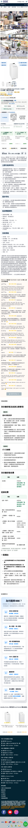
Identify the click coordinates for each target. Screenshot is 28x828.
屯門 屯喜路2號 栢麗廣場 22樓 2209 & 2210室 (14, 762)
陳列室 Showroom (7, 741)
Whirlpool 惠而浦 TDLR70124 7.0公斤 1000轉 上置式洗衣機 (7, 726)
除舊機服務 (8, 112)
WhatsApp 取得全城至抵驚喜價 (14, 9)
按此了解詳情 (12, 103)
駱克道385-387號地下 (8, 752)
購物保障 (3, 790)
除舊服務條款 (12, 112)
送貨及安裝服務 (17, 696)
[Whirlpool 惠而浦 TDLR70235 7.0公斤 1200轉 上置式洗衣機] (14, 71)
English (3, 4)
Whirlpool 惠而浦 (5, 89)
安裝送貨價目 (24, 148)
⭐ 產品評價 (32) (13, 148)
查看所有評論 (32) (14, 394)
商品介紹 (4, 148)
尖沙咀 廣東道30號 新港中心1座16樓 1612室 (14, 780)
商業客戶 (3, 792)
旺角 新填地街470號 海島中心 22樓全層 (12, 771)
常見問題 (3, 796)
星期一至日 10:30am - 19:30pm (10, 745)
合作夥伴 (3, 794)
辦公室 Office (6, 778)
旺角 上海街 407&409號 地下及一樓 (11, 743)
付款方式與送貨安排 (6, 788)
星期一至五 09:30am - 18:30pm (10, 782)
